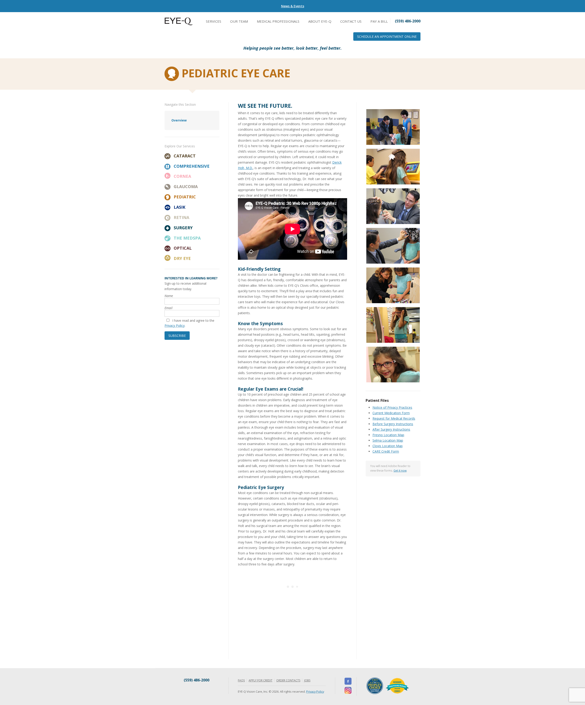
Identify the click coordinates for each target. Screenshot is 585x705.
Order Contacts (288, 680)
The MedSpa (187, 238)
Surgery (183, 227)
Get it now (400, 471)
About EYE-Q (319, 21)
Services (213, 21)
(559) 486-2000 (196, 680)
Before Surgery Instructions (392, 424)
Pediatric (185, 197)
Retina (181, 217)
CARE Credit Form (385, 451)
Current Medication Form (391, 413)
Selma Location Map (387, 440)
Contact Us (351, 21)
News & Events (292, 6)
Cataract (185, 156)
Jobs (307, 680)
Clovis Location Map (387, 446)
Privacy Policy (175, 325)
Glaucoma (186, 186)
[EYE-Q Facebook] (348, 681)
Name (169, 296)
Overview (179, 120)
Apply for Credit (260, 680)
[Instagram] (348, 690)
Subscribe (177, 335)
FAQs (241, 680)
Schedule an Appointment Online (387, 36)
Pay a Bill (379, 21)
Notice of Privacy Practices (392, 407)
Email (169, 308)
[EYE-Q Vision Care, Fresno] (179, 24)
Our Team (239, 21)
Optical (183, 248)
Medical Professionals (278, 21)
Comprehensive (192, 166)
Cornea (182, 176)
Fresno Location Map (388, 435)
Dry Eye (182, 258)
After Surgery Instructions (391, 429)
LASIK (179, 207)
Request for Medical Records (393, 418)
